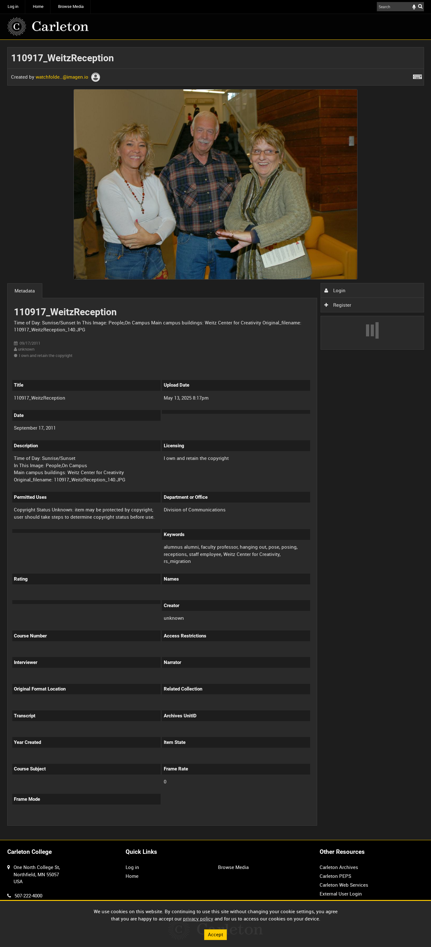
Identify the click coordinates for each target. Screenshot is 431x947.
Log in (13, 6)
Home (38, 6)
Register (341, 305)
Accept (215, 934)
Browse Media (71, 6)
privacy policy (198, 918)
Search (420, 6)
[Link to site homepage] (48, 26)
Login (338, 290)
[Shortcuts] (417, 75)
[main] (215, 440)
